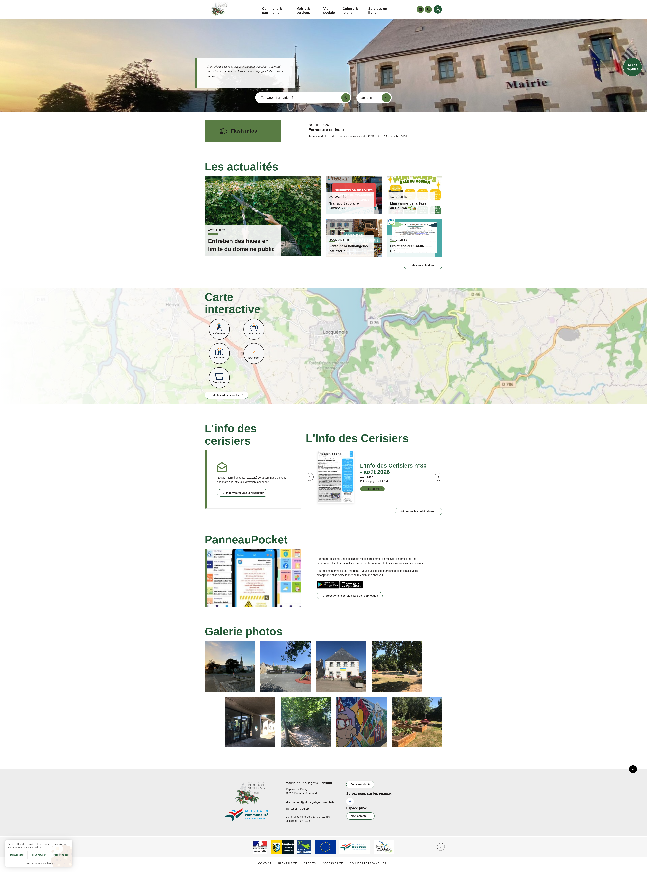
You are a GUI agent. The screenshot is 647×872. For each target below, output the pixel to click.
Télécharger (374, 488)
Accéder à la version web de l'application (352, 595)
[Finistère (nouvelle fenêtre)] (282, 847)
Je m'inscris (358, 784)
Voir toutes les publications (417, 511)
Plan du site (287, 863)
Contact (264, 863)
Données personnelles (368, 863)
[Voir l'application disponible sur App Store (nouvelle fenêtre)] (351, 585)
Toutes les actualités (421, 265)
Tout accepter (16, 854)
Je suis (366, 98)
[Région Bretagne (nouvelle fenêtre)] (304, 847)
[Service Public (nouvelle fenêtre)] (260, 847)
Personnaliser (61, 854)
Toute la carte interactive (224, 395)
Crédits (310, 863)
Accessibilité (332, 863)
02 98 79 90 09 (300, 808)
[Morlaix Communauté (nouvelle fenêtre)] (354, 847)
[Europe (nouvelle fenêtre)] (325, 847)
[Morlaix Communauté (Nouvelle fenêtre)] (253, 816)
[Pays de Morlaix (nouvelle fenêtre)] (384, 847)
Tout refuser (39, 854)
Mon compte (359, 816)
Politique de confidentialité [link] (39, 863)
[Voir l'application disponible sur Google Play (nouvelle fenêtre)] (328, 585)
